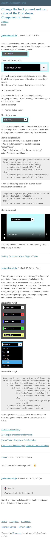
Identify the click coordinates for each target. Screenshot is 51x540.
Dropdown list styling (10, 429)
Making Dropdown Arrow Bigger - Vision (19, 256)
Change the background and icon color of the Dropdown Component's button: (24, 13)
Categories (14, 521)
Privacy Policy (25, 527)
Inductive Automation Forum (13, 3)
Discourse (16, 533)
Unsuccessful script (12, 90)
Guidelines (26, 521)
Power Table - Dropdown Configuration (18, 440)
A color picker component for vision (16, 435)
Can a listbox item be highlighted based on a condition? (25, 445)
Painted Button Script (13, 110)
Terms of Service (8, 527)
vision (3, 25)
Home (4, 521)
